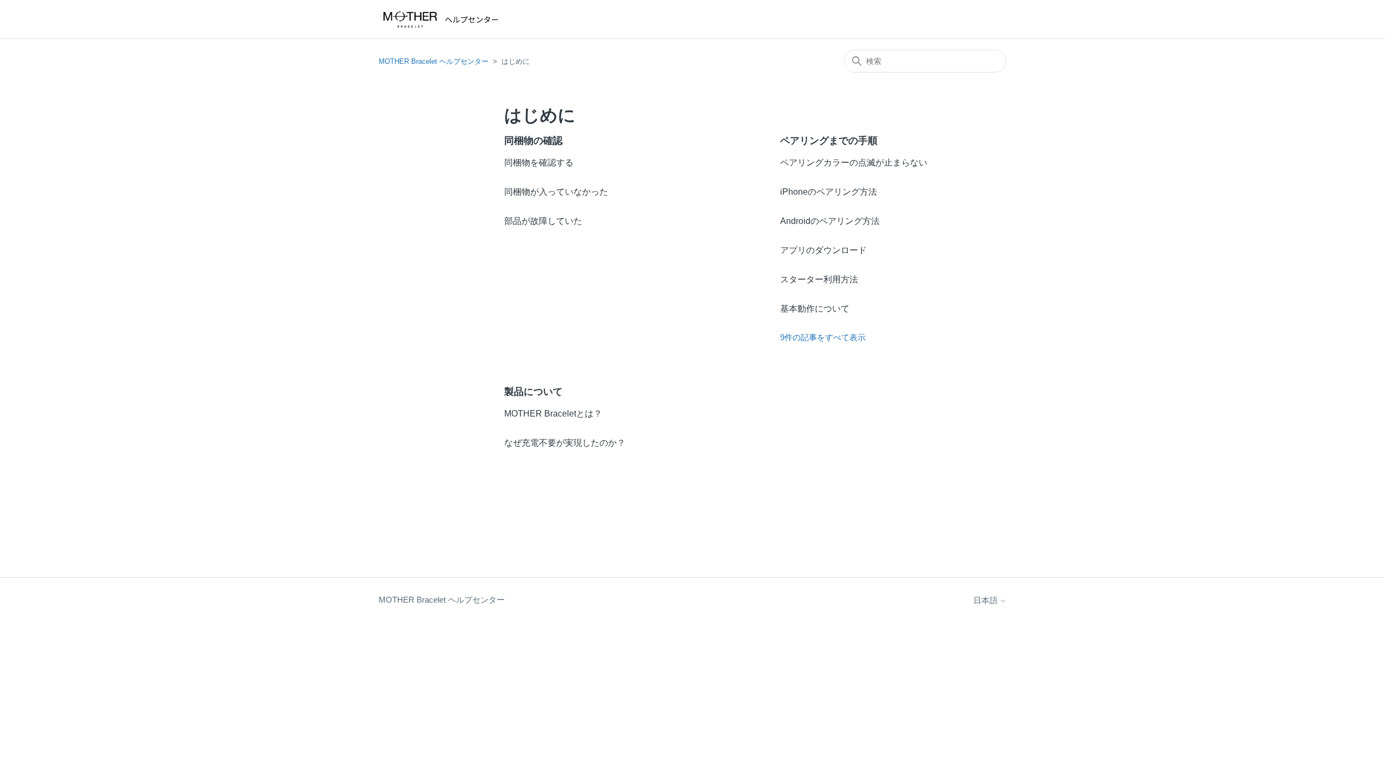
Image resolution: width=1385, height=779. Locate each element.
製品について (533, 391)
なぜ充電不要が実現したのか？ (564, 442)
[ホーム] (443, 19)
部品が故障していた (543, 221)
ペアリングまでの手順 (829, 140)
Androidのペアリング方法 (830, 221)
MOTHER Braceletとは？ (553, 413)
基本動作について (814, 308)
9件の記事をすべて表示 (823, 337)
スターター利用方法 (819, 279)
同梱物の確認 (533, 140)
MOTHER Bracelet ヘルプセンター (434, 61)
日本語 (986, 600)
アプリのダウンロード (823, 250)
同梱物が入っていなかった (556, 191)
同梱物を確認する (538, 162)
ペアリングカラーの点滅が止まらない (853, 162)
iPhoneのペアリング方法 (828, 191)
